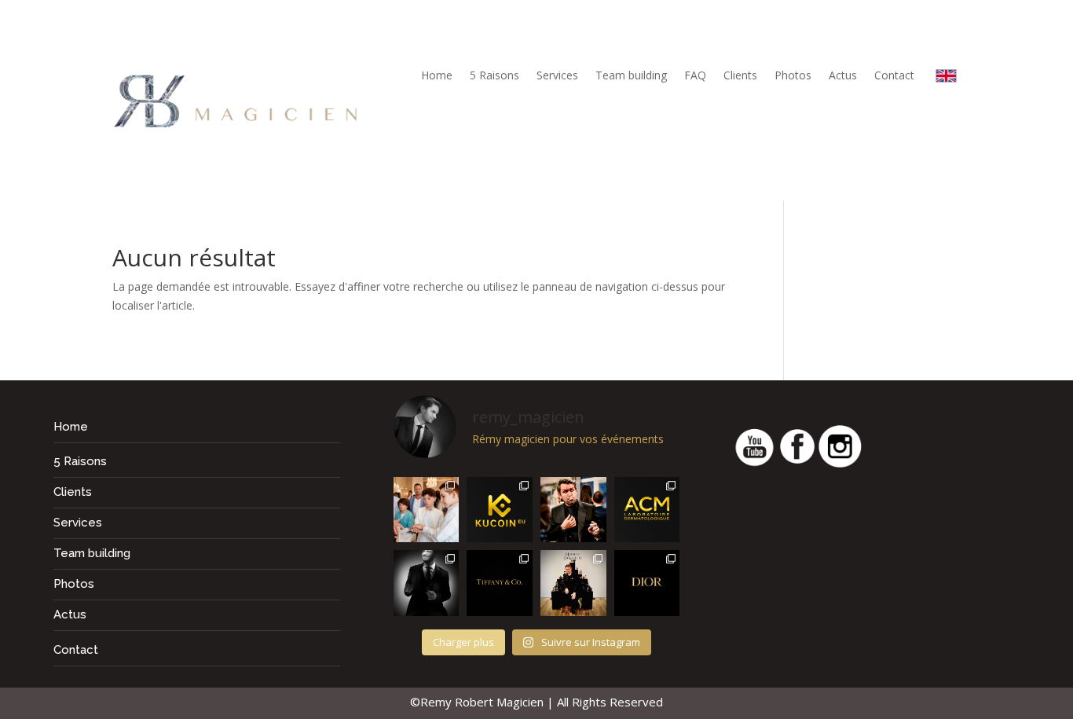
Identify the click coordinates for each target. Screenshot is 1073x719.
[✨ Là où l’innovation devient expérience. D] (500, 510)
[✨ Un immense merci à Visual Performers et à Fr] (647, 583)
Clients (740, 76)
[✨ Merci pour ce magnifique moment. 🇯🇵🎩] (427, 510)
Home (436, 76)
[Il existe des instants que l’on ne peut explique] (573, 510)
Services (557, 76)
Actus (843, 76)
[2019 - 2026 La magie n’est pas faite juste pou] (427, 583)
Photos (793, 76)
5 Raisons (494, 76)
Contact (894, 76)
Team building (631, 76)
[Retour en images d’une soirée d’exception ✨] (647, 510)
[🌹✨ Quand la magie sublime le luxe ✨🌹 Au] (573, 583)
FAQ (695, 76)
